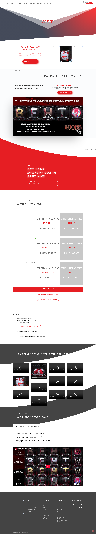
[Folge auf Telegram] (80, 507)
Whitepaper (60, 504)
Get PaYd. (45, 509)
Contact (59, 509)
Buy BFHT (89, 3)
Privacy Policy (61, 513)
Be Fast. (44, 507)
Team (58, 507)
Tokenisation (46, 515)
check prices (29, 61)
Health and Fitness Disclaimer (62, 521)
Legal (58, 511)
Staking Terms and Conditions (62, 518)
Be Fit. (44, 505)
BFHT (44, 511)
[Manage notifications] (93, 531)
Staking (44, 512)
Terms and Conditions (60, 515)
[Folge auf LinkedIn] (74, 505)
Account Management (46, 518)
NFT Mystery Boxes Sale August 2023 (62, 524)
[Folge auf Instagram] (76, 505)
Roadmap (59, 505)
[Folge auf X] (79, 505)
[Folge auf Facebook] (82, 505)
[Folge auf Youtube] (82, 507)
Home (44, 503)
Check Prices (65, 92)
